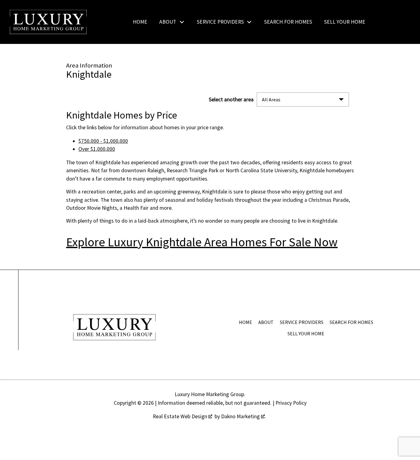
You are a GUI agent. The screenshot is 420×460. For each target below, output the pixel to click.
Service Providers (301, 322)
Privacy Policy (291, 403)
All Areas (271, 99)
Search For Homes (288, 22)
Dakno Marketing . (243, 416)
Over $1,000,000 (96, 149)
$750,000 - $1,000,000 (103, 141)
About (266, 322)
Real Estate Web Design (180, 416)
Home (140, 22)
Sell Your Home (344, 22)
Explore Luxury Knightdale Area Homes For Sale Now (202, 242)
